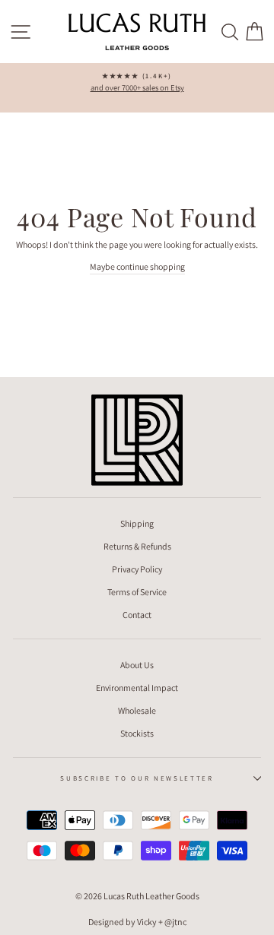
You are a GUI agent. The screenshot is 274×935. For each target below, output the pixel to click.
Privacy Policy (137, 569)
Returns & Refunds (137, 546)
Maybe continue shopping (137, 266)
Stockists (137, 733)
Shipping (137, 523)
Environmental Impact (137, 687)
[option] (137, 82)
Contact (137, 614)
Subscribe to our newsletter (136, 778)
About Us (137, 664)
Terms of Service (137, 591)
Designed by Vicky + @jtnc (137, 921)
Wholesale (137, 710)
